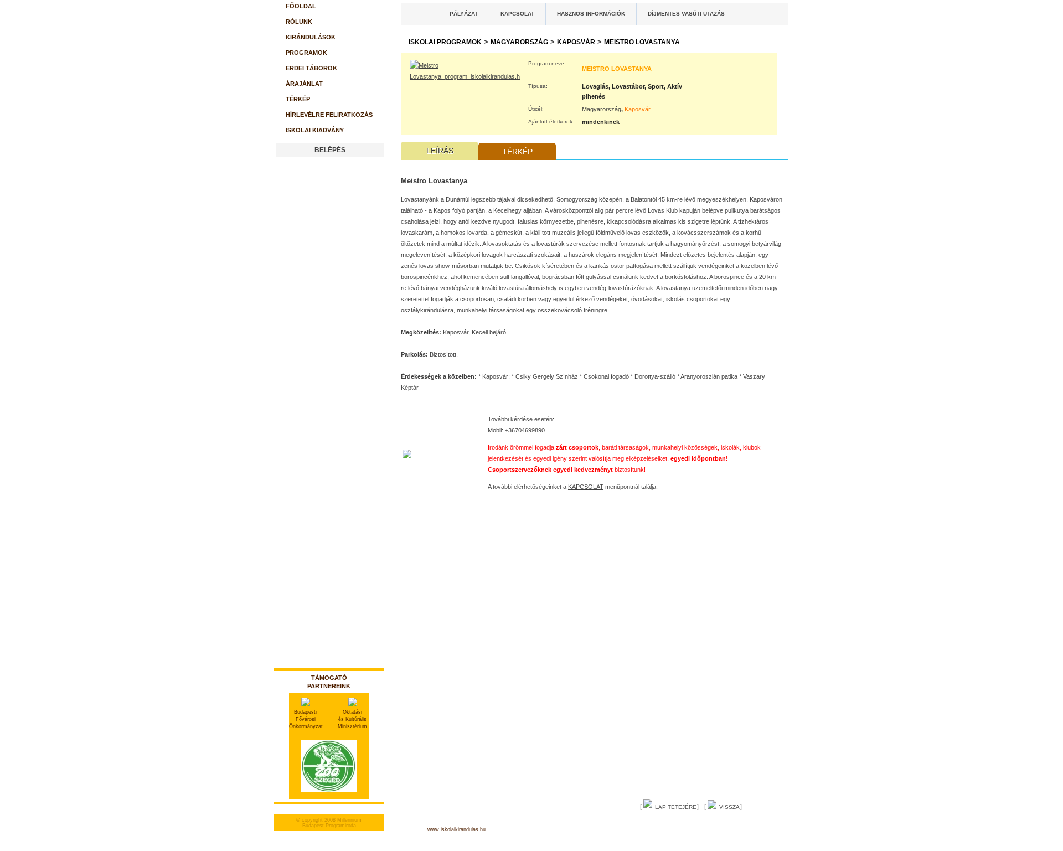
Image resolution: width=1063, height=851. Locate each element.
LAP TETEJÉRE (675, 807)
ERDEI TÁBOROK (311, 68)
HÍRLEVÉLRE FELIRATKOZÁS (329, 114)
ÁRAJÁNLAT (304, 83)
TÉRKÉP (298, 99)
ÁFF (674, 825)
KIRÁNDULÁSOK (311, 37)
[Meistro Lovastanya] (465, 76)
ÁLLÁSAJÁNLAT (718, 825)
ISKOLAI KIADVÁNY (315, 130)
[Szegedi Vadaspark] (329, 795)
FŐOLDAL (301, 6)
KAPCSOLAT (517, 14)
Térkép (517, 151)
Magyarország (519, 42)
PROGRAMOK (306, 52)
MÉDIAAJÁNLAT (580, 825)
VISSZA (729, 807)
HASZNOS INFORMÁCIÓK (591, 14)
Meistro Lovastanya (642, 42)
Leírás (439, 150)
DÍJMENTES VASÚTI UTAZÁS (686, 14)
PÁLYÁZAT (464, 14)
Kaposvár (576, 42)
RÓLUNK (299, 21)
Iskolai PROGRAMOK (445, 42)
